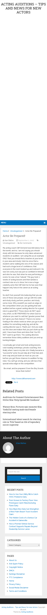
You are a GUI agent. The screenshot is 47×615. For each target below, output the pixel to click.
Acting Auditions (27, 612)
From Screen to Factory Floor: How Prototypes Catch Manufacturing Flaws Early (23, 503)
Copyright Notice (16, 567)
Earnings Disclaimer (17, 574)
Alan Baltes (9, 240)
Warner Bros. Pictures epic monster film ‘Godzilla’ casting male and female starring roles (22, 409)
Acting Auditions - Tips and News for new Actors (19, 607)
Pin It (16, 382)
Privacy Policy (14, 584)
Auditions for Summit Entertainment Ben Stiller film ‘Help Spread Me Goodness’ (23, 398)
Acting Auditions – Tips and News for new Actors (23, 8)
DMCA (11, 571)
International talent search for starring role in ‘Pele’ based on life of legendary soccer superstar (22, 422)
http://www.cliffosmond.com (23, 379)
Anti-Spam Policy (16, 564)
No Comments (26, 243)
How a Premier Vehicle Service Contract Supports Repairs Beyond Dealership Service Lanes (23, 526)
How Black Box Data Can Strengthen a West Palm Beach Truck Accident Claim (24, 511)
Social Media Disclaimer (18, 588)
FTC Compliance (16, 577)
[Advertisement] (23, 118)
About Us (13, 560)
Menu (3, 223)
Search (23, 478)
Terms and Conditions (18, 591)
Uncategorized (9, 243)
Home (11, 581)
